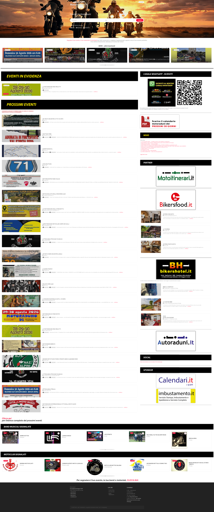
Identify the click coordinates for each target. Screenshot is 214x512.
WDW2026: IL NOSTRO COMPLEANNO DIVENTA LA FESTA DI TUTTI (154, 147)
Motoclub (116, 7)
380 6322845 (138, 498)
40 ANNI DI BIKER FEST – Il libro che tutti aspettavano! (151, 151)
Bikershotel (104, 7)
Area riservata (111, 491)
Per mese (78, 7)
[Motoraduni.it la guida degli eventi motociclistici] (79, 3)
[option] (23, 55)
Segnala (126, 7)
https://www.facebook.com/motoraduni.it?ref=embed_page (151, 361)
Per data (72, 7)
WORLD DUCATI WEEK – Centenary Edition (149, 143)
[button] (86, 20)
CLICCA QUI (132, 480)
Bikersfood (111, 7)
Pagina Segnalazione (111, 494)
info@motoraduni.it (133, 496)
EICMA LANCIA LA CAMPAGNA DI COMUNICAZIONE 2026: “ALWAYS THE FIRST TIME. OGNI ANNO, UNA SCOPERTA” (163, 146)
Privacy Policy (111, 490)
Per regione (85, 7)
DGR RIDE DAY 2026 (145, 149)
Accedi (141, 2)
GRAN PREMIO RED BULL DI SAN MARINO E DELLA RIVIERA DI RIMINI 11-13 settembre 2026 (159, 145)
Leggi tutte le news (143, 154)
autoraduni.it (73, 492)
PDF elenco (98, 7)
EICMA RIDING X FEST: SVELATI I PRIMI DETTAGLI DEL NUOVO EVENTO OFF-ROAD (157, 142)
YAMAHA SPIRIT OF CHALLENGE (147, 148)
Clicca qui (6, 418)
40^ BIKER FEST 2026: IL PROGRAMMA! (148, 150)
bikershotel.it (73, 493)
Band (121, 7)
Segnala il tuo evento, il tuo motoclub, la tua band (82, 40)
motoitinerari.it (73, 496)
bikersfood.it (73, 495)
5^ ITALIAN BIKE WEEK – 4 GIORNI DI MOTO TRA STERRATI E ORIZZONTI (155, 141)
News (131, 7)
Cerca (139, 20)
